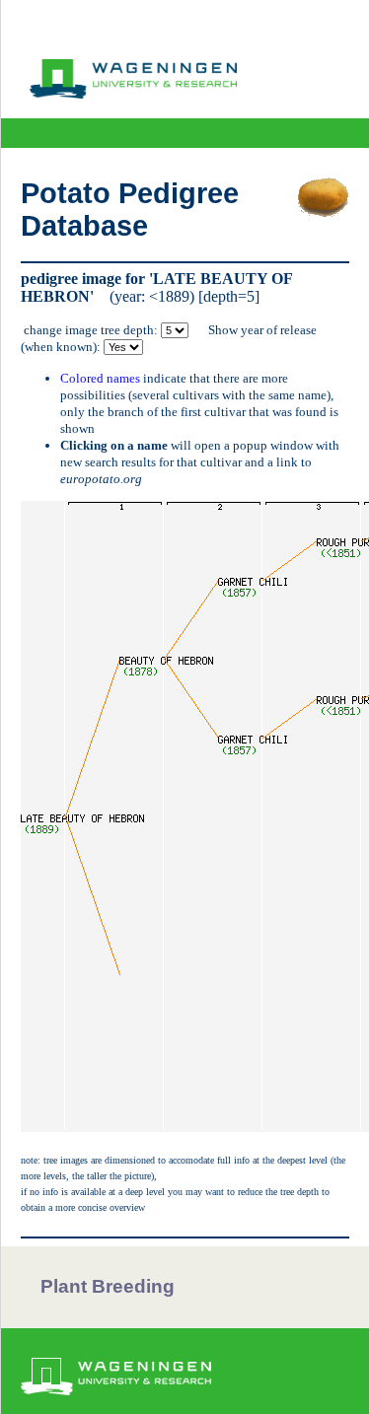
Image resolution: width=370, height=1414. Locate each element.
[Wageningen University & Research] (133, 94)
